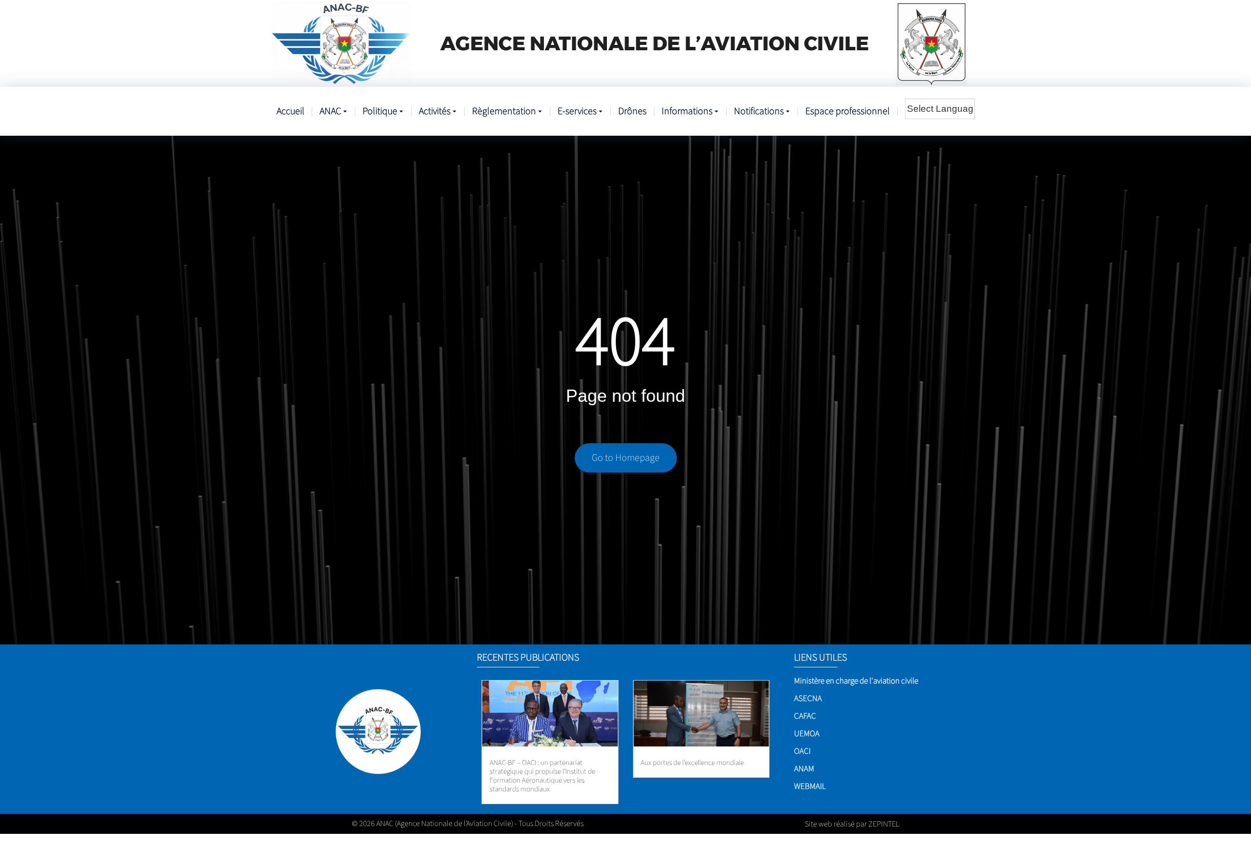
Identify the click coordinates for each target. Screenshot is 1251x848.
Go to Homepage (626, 458)
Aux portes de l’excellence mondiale (692, 763)
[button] (763, 742)
